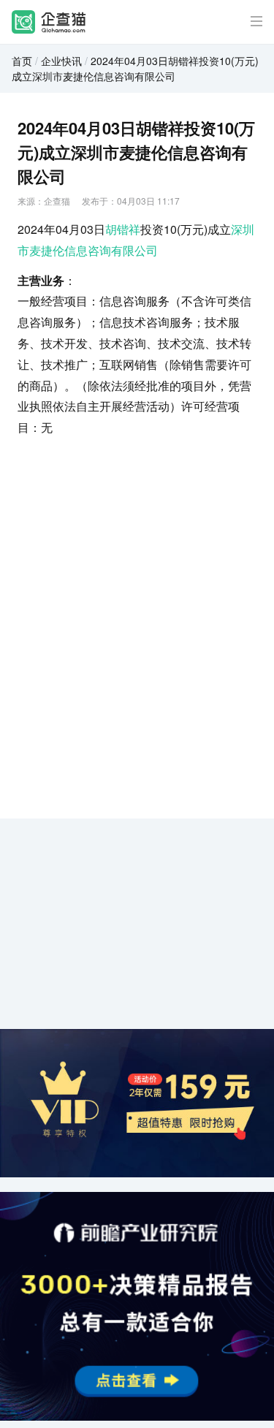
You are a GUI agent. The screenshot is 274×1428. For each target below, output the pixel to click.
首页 (22, 60)
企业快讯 (61, 60)
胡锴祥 (122, 229)
